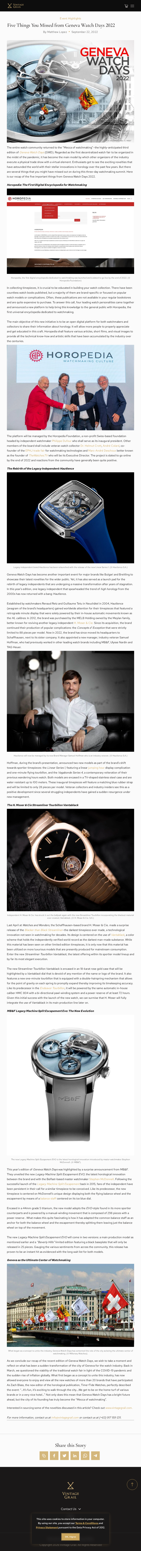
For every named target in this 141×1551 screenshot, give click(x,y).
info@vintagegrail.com (65, 1417)
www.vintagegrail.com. (119, 1408)
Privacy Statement (47, 1527)
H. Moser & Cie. (83, 623)
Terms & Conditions (87, 1523)
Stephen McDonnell (101, 1179)
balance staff (48, 1198)
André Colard (111, 446)
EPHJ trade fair (35, 450)
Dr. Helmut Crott (90, 446)
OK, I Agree (70, 1536)
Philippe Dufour (62, 441)
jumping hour (96, 768)
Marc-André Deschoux (102, 450)
